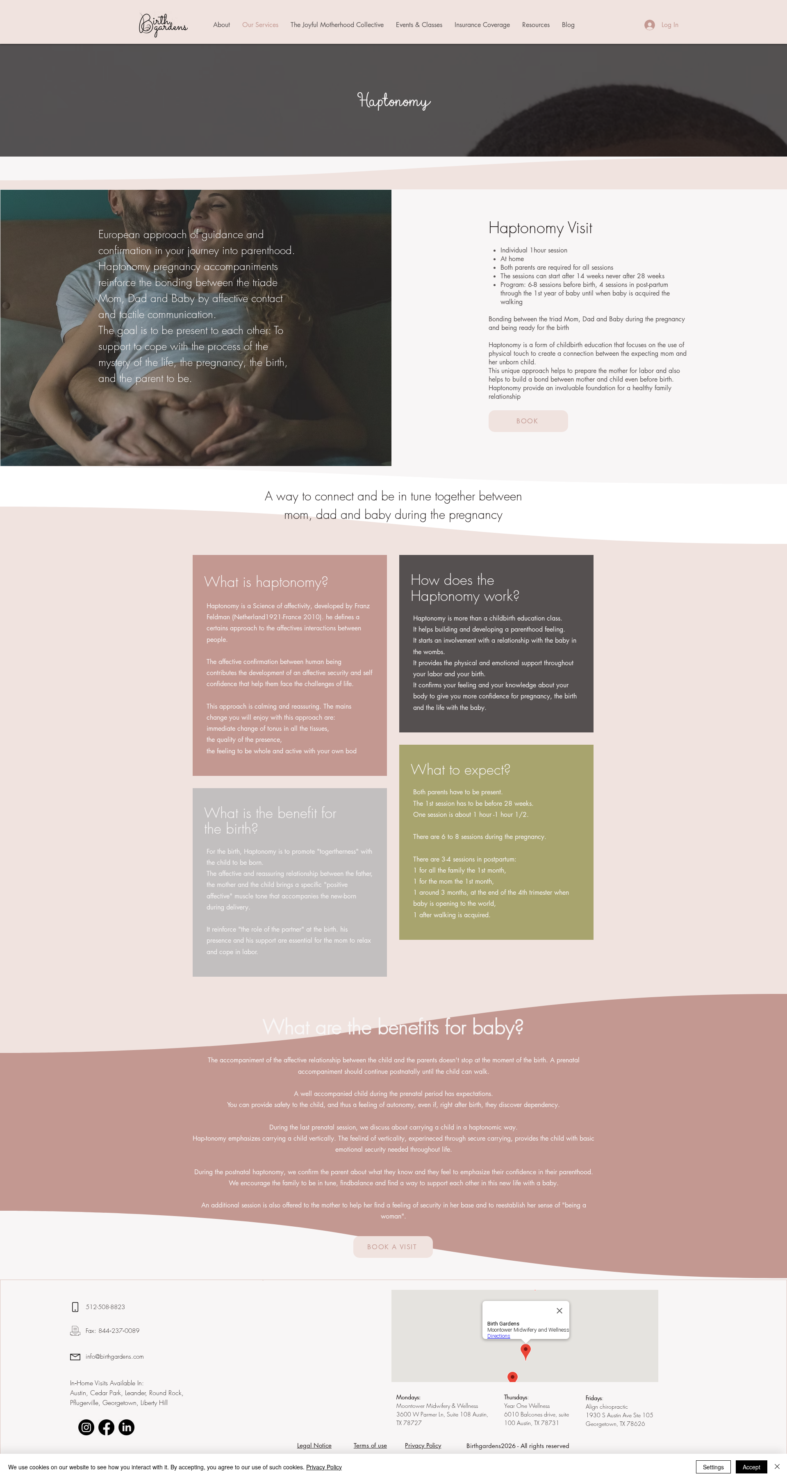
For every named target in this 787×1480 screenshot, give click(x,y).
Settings (713, 1467)
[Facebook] (106, 1427)
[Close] (777, 1466)
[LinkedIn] (126, 1427)
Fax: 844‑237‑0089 (112, 1331)
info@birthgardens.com (115, 1357)
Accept (751, 1467)
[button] (221, 25)
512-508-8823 (106, 1307)
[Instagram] (86, 1427)
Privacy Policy (324, 1467)
